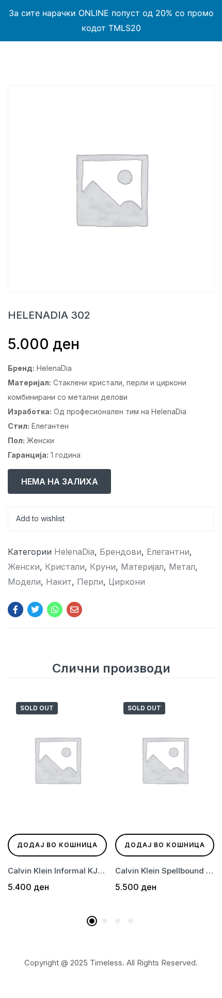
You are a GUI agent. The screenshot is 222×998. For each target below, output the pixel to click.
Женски (24, 567)
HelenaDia (74, 552)
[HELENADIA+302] (35, 609)
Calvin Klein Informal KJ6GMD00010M (57, 871)
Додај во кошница (57, 845)
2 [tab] (104, 921)
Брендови (120, 552)
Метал (182, 567)
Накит (59, 581)
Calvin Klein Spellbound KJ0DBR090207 (164, 871)
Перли (90, 581)
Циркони (126, 581)
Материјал (142, 567)
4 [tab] (130, 921)
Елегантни (168, 552)
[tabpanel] (57, 802)
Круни (103, 567)
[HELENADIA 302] (15, 609)
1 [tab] (91, 921)
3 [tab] (117, 921)
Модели (24, 581)
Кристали (65, 567)
